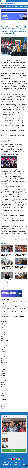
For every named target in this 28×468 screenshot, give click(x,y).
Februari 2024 (4, 379)
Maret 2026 (3, 332)
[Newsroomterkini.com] (9, 3)
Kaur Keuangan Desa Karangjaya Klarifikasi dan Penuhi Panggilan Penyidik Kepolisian (20, 254)
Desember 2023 (4, 382)
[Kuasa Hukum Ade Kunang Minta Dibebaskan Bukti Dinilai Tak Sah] (7, 248)
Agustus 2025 (4, 345)
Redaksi (5, 462)
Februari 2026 (4, 334)
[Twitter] (12, 459)
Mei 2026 (3, 329)
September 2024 (4, 366)
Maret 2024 (3, 377)
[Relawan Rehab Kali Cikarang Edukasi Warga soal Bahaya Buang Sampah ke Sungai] (21, 261)
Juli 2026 (3, 325)
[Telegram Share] (23, 239)
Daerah (2, 25)
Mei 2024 (3, 373)
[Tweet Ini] (18, 239)
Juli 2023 (3, 391)
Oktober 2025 (4, 342)
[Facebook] (9, 459)
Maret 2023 (3, 399)
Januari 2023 (3, 402)
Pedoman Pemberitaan (19, 462)
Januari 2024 (3, 380)
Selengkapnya (13, 450)
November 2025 (4, 340)
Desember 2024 (4, 360)
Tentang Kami (11, 462)
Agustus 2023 (4, 390)
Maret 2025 (3, 355)
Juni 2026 (3, 327)
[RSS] (19, 459)
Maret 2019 (3, 408)
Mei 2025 (3, 351)
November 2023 (4, 384)
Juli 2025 (3, 347)
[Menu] (2, 3)
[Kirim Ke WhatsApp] (26, 239)
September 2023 (4, 388)
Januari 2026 (3, 336)
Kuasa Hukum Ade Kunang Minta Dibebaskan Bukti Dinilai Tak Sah (6, 254)
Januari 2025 (3, 358)
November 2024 (4, 362)
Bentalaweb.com (22, 464)
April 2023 (3, 397)
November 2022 (4, 406)
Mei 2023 (3, 395)
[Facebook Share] (16, 239)
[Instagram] (14, 459)
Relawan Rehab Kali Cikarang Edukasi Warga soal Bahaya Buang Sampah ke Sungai (21, 267)
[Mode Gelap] (24, 3)
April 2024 (3, 375)
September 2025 (4, 343)
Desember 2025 (4, 338)
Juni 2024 (3, 371)
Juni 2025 (3, 349)
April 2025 (3, 353)
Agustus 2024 (4, 367)
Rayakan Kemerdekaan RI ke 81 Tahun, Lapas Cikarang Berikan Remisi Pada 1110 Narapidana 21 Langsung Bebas (7, 267)
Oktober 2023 (4, 386)
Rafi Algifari (6, 35)
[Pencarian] (26, 3)
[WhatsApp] (17, 459)
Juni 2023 (3, 393)
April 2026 (3, 331)
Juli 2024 (3, 369)
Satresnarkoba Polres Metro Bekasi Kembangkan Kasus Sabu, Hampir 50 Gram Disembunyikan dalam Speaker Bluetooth (13, 316)
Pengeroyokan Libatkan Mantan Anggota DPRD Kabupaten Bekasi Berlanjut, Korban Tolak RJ (20, 281)
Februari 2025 (4, 356)
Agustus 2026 (4, 323)
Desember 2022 (4, 404)
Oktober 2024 (4, 364)
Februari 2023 (4, 401)
